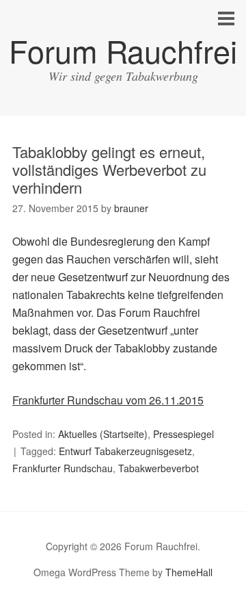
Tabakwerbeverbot (158, 468)
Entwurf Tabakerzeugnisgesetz (125, 451)
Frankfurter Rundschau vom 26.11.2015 (108, 400)
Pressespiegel (183, 434)
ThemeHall (189, 572)
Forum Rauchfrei (123, 50)
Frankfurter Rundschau (62, 468)
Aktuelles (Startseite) (103, 434)
